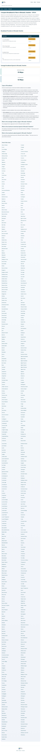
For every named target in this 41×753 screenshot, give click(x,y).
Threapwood (23, 562)
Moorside (3, 583)
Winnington (23, 696)
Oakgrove (3, 648)
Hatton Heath (23, 341)
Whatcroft (23, 644)
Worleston (23, 728)
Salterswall (23, 452)
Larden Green (4, 456)
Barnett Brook (4, 203)
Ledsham (3, 467)
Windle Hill (23, 691)
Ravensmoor (4, 715)
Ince (21, 423)
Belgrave (3, 229)
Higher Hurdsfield (24, 360)
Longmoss (4, 497)
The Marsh (23, 555)
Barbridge (3, 201)
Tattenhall (23, 549)
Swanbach (23, 534)
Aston (3, 188)
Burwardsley (4, 358)
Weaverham (23, 622)
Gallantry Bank (23, 255)
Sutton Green (23, 529)
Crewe (22, 149)
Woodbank (23, 713)
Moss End (3, 590)
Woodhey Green (24, 717)
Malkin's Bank (4, 532)
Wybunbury (23, 734)
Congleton (4, 427)
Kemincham (23, 429)
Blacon (3, 250)
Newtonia (3, 631)
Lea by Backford (5, 463)
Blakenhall (3, 255)
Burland (3, 350)
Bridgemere (4, 294)
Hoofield (22, 391)
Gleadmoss (23, 268)
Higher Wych (23, 369)
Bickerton (3, 235)
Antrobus (3, 171)
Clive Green (4, 410)
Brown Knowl (4, 315)
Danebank (22, 171)
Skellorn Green (23, 482)
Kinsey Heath (23, 440)
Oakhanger (4, 650)
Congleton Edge (5, 429)
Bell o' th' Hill (4, 231)
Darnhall (22, 177)
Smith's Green (23, 491)
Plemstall (3, 678)
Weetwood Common (25, 624)
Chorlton (3, 393)
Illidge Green (23, 421)
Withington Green (24, 706)
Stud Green (23, 525)
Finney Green (23, 242)
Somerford (23, 497)
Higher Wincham (24, 367)
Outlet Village (4, 661)
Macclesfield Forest (5, 529)
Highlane (22, 371)
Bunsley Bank (4, 345)
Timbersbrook (23, 573)
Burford (3, 347)
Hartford (22, 326)
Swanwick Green (24, 536)
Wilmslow (22, 678)
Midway (3, 568)
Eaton (22, 205)
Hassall (22, 334)
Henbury (22, 352)
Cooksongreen (4, 432)
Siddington (23, 478)
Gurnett (22, 296)
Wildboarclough (24, 665)
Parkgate (3, 668)
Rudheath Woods (24, 443)
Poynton (3, 687)
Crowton (22, 158)
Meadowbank (4, 558)
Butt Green (4, 363)
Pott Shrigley (4, 680)
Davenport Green (24, 183)
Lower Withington (5, 519)
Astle (3, 186)
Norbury (3, 637)
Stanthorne (23, 514)
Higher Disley (23, 358)
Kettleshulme (23, 436)
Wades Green (23, 599)
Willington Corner (24, 674)
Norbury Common (5, 640)
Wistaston (23, 702)
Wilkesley (22, 668)
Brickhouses (4, 291)
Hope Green (23, 399)
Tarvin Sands (23, 547)
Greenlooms (23, 291)
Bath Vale (3, 224)
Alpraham (3, 164)
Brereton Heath (5, 289)
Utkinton (22, 594)
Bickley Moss (4, 240)
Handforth (23, 315)
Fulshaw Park (23, 253)
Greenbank (23, 287)
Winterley (22, 700)
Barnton (3, 207)
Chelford (3, 382)
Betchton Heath (5, 233)
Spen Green (23, 504)
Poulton (3, 683)
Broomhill (3, 311)
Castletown (4, 373)
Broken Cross (4, 298)
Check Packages (32, 45)
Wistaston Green (24, 704)
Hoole (22, 393)
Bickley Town (4, 242)
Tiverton (22, 575)
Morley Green (4, 588)
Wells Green (23, 627)
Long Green (4, 495)
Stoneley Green (24, 521)
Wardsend (23, 611)
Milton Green (4, 573)
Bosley (3, 265)
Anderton (3, 168)
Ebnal (22, 212)
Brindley (3, 296)
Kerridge (22, 432)
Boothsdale (4, 263)
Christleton (4, 397)
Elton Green (23, 224)
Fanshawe (22, 235)
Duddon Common (24, 201)
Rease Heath (4, 717)
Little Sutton (4, 488)
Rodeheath (4, 726)
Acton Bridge (4, 149)
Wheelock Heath (24, 648)
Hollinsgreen (23, 384)
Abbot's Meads (4, 145)
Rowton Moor (4, 734)
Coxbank (22, 145)
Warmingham (23, 614)
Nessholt (3, 616)
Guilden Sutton (23, 294)
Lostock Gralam (5, 499)
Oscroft (3, 659)
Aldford (3, 160)
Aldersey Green (5, 155)
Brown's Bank (4, 317)
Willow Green (23, 676)
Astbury (3, 183)
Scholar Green (23, 465)
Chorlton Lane (4, 395)
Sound (22, 499)
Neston (3, 618)
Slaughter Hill (23, 484)
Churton (3, 403)
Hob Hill (22, 378)
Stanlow (22, 512)
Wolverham (23, 709)
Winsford (22, 698)
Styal (22, 527)
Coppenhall (4, 434)
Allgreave (3, 162)
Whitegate (23, 659)
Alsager (3, 166)
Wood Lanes (23, 711)
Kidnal (22, 438)
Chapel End (4, 375)
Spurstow (22, 508)
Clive (3, 408)
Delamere (22, 190)
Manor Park (4, 536)
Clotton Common (5, 414)
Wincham (22, 687)
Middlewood (4, 566)
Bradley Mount (4, 281)
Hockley (22, 380)
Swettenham (23, 538)
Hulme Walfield (23, 410)
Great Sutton (23, 285)
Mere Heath (4, 560)
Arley (3, 177)
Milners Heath (4, 570)
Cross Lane (23, 153)
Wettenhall (23, 635)
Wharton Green (23, 642)
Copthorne (4, 438)
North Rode (4, 642)
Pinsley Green (4, 674)
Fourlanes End (23, 244)
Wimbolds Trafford (24, 683)
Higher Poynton (23, 363)
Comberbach (4, 423)
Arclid (3, 173)
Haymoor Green (24, 347)
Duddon (22, 199)
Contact (38, 2)
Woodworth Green (24, 724)
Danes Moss (23, 175)
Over (3, 663)
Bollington (3, 257)
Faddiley (22, 233)
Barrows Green (4, 214)
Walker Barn (23, 603)
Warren (22, 616)
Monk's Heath (4, 581)
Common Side (4, 425)
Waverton (22, 618)
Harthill (22, 330)
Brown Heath (4, 313)
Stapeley (22, 517)
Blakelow (3, 253)
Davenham (23, 179)
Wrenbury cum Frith (24, 732)
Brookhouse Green (5, 304)
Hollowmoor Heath (24, 386)
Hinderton (22, 375)
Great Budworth (24, 283)
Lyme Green (4, 525)
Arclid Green (4, 175)
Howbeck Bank (23, 408)
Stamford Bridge (24, 510)
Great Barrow (23, 281)
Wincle (22, 689)
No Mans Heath (4, 635)
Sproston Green (24, 506)
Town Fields (23, 579)
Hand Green (23, 311)
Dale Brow (22, 166)
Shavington (23, 469)
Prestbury (3, 689)
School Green (23, 467)
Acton (3, 147)
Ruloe (22, 445)
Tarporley (22, 542)
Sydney (22, 540)
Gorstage (22, 272)
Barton (3, 220)
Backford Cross (5, 196)
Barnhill (3, 205)
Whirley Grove (23, 650)
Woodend (22, 715)
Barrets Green (4, 209)
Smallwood (23, 486)
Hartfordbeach (23, 328)
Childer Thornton (5, 386)
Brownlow (3, 322)
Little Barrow (4, 473)
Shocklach (23, 471)
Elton (22, 222)
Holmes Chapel (23, 388)
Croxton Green (23, 160)
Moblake (3, 577)
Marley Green (4, 540)
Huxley (22, 419)
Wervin (22, 629)
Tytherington (23, 586)
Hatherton (23, 339)
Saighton (22, 450)
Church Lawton (4, 399)
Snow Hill (22, 495)
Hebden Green (23, 350)
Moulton (3, 607)
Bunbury (3, 341)
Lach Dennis (4, 445)
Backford (3, 194)
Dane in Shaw (23, 168)
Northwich (4, 644)
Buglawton (4, 337)
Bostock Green (4, 268)
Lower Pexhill (4, 514)
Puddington (4, 696)
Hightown (22, 373)
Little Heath (4, 478)
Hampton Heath (24, 309)
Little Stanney (4, 486)
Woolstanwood (23, 726)
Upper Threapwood (24, 588)
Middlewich (4, 564)
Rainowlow (4, 713)
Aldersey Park (4, 158)
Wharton (22, 640)
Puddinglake (4, 693)
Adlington (3, 151)
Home (32, 2)
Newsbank (4, 624)
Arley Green (4, 179)
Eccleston (23, 214)
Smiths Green (23, 493)
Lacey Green (4, 443)
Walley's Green (23, 605)
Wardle (22, 607)
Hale (21, 300)
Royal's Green (4, 737)
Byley (3, 365)
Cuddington (23, 162)
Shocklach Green (24, 473)
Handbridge (23, 313)
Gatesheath (23, 257)
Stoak (22, 519)
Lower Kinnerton (5, 512)
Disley (22, 192)
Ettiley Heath (23, 231)
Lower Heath (4, 510)
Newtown (3, 633)
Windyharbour (23, 693)
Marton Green (4, 553)
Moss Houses (4, 592)
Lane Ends (4, 450)
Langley (3, 454)
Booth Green (4, 261)
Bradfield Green (5, 276)
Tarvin (22, 545)
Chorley (3, 391)
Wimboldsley (23, 685)
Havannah (22, 345)
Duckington (23, 196)
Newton (3, 627)
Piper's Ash (4, 676)
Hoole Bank (23, 395)
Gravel (22, 278)
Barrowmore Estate (5, 212)
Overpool (3, 665)
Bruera (3, 328)
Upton (22, 590)
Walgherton (23, 601)
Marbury (3, 538)
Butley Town (4, 360)
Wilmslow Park (23, 680)
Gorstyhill (22, 276)
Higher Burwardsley (24, 356)
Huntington (23, 414)
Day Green (23, 186)
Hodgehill (22, 382)
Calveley (3, 369)
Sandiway (22, 458)
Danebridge (23, 173)
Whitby (22, 655)
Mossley (3, 596)
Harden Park (23, 322)
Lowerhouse (4, 523)
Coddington (4, 419)
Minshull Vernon (4, 575)
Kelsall (22, 427)
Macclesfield (4, 527)
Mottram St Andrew (5, 605)
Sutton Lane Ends (24, 532)
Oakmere (3, 652)
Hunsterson (23, 412)
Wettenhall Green (24, 637)
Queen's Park (4, 702)
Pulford (3, 698)
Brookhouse (4, 302)
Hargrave (22, 324)
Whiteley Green (24, 661)
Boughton (3, 270)
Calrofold (3, 367)
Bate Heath (4, 222)
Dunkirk (22, 203)
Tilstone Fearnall (24, 570)
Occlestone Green (5, 655)
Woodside (23, 719)
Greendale (23, 289)
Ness (3, 614)
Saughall (22, 463)
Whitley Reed (23, 663)
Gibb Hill (22, 263)
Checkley (3, 378)
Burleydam (4, 352)
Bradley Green (4, 278)
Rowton (3, 732)
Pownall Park (4, 685)
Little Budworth (5, 476)
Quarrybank (4, 700)
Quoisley (3, 704)
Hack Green (23, 298)
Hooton (22, 397)
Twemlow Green (24, 581)
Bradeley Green (5, 274)
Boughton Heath (5, 272)
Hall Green (23, 302)
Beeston (3, 227)
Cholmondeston (5, 388)
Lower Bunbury (4, 506)
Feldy (22, 240)
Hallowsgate (23, 304)
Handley (22, 317)
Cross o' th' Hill (23, 155)
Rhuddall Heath (4, 721)
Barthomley (4, 216)
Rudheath (3, 739)
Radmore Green (5, 706)
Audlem (3, 192)
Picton (3, 672)
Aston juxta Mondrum (6, 190)
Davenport (23, 181)
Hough (22, 403)
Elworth (22, 227)
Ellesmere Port (23, 220)
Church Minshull (5, 401)
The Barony (23, 553)
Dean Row (22, 188)
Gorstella (22, 274)
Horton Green (23, 401)
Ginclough (22, 265)
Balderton (3, 199)
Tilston (22, 566)
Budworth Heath (5, 332)
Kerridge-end (23, 434)
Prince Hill (3, 691)
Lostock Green (4, 501)
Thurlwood (23, 564)
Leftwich (3, 469)
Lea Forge (4, 465)
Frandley (22, 248)
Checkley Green (5, 380)
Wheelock (23, 646)
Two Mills (22, 583)
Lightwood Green (5, 471)
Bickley (3, 237)
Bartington (4, 218)
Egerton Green (23, 218)
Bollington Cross (5, 259)
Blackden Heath (5, 248)
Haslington (23, 332)
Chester (3, 384)
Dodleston (23, 194)
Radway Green (4, 709)
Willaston (22, 670)
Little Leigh (4, 482)
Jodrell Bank (23, 425)
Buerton (3, 334)
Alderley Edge (4, 153)
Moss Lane (4, 594)
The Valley (23, 558)
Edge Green (23, 216)
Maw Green (4, 555)
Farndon (22, 237)
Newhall (3, 622)
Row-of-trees (4, 730)
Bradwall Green (4, 283)
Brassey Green (4, 285)
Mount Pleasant (5, 609)
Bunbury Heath (4, 343)
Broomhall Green (5, 309)
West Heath (23, 631)
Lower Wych (4, 521)
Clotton (3, 412)
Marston (3, 545)
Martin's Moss (4, 547)
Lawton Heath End (5, 458)
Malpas (3, 534)
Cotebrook (4, 440)
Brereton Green (5, 287)
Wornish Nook (23, 730)
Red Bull (3, 719)
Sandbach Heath (24, 456)
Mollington (4, 579)
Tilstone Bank (23, 568)
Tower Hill (22, 577)
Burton (3, 354)
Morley (3, 586)
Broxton (3, 326)
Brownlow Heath (5, 324)
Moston (3, 599)
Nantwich (3, 611)
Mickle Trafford (4, 562)
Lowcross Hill (4, 504)
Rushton (22, 447)
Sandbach (22, 454)
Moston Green (4, 603)
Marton (3, 549)
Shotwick (22, 476)
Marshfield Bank (5, 542)
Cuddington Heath (24, 164)
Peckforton (4, 670)
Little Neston (4, 484)
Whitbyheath (23, 657)
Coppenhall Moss (5, 436)
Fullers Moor (23, 250)
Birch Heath (4, 246)
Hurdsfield (23, 416)
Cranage (22, 147)
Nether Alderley (5, 620)
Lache (3, 447)
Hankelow (22, 319)
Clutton (3, 416)
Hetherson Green (24, 354)
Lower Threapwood (5, 517)
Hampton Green (24, 306)
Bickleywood (4, 244)
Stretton (22, 523)
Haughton (22, 343)
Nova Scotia (4, 646)
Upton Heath (23, 592)
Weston (22, 633)
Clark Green (4, 406)
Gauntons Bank (23, 259)
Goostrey (22, 270)
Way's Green (23, 620)
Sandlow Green (23, 460)
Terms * (30, 41)
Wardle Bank (23, 609)
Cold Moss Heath (5, 421)
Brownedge (4, 319)
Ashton (3, 181)
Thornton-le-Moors (24, 560)
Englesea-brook (24, 229)
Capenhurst (4, 371)
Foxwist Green (23, 246)
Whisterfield (23, 652)
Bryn (2, 330)
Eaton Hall (22, 209)
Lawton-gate (4, 460)
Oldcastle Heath (5, 657)
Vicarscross (23, 596)
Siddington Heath (24, 480)
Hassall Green (23, 337)
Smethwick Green (24, 488)
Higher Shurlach (23, 365)
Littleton (3, 493)
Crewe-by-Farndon (24, 151)
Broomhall (3, 306)
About (35, 2)
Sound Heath (23, 501)
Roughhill (3, 728)
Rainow (3, 711)
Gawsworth (23, 261)
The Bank (22, 551)
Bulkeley (3, 339)
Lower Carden (4, 508)
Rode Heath (4, 724)
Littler (3, 491)
